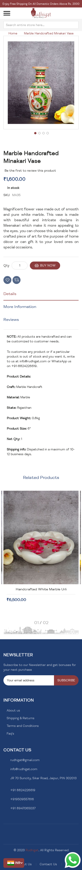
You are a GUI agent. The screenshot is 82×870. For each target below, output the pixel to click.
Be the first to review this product (30, 171)
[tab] (41, 295)
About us (13, 710)
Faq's (10, 733)
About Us (25, 864)
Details (9, 293)
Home (12, 33)
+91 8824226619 (22, 790)
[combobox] (41, 25)
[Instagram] (11, 819)
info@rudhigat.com (33, 361)
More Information (19, 306)
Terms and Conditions (23, 726)
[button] (13, 863)
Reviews (11, 319)
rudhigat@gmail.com (25, 760)
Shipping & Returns (20, 718)
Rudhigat (32, 850)
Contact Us (48, 864)
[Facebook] (4, 819)
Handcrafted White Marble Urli (41, 589)
